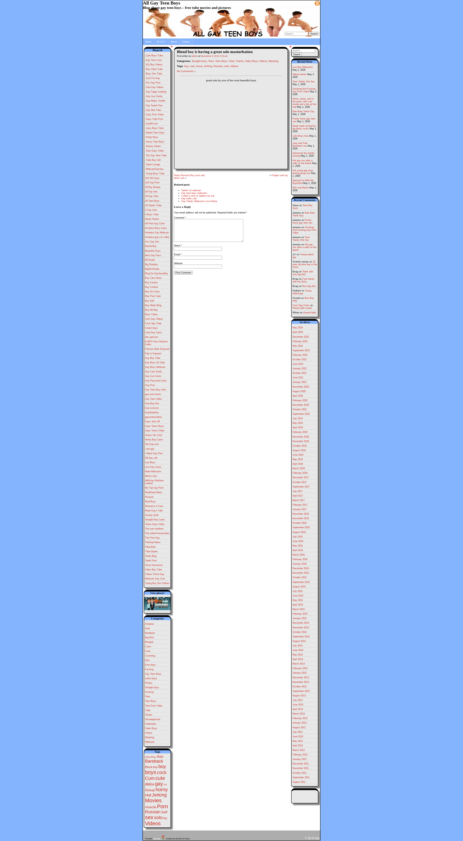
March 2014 (298, 663)
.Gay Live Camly (154, 96)
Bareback (150, 633)
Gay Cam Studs (153, 371)
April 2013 (297, 709)
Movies (153, 800)
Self (164, 812)
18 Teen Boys (152, 200)
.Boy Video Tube (154, 69)
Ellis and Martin (300, 187)
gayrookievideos (153, 417)
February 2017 (299, 504)
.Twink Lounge (152, 164)
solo (158, 817)
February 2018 (299, 473)
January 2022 (299, 368)
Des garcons (151, 337)
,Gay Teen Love (153, 60)
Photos (148, 683)
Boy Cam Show (153, 278)
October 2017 (299, 482)
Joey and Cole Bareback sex (299, 144)
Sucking (149, 692)
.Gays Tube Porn (154, 119)
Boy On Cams (152, 291)
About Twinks (152, 219)
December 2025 (300, 336)
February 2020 (299, 400)
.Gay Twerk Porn (154, 105)
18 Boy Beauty (153, 187)
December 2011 (300, 763)
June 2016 (297, 541)
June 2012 (297, 736)
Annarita (156, 839)
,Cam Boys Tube (154, 55)
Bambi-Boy (151, 246)
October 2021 (299, 373)
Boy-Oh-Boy (151, 309)
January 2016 (299, 563)
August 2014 (299, 641)
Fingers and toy (280, 175)
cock (162, 772)
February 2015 (299, 613)
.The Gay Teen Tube (156, 155)
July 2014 (297, 645)
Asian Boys (150, 757)
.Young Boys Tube (154, 173)
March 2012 (298, 750)
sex (149, 817)
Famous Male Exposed (157, 349)
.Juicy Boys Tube (154, 128)
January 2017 (299, 509)
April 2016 (297, 550)
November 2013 (300, 682)
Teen (147, 696)
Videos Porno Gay (154, 574)
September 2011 (300, 777)
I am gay (149, 448)
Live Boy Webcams (302, 67)
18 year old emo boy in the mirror (304, 264)
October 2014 (299, 632)
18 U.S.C (161, 41)
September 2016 (301, 527)
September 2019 (301, 414)
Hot (148, 795)
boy (162, 766)
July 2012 (297, 732)
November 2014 (300, 627)
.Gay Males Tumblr (155, 100)
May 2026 (297, 327)
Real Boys (150, 501)
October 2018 (299, 445)
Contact (186, 41)
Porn (162, 806)
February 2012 (299, 754)
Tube (147, 710)
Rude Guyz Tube (154, 510)
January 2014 (299, 672)
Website (178, 263)
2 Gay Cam (151, 210)
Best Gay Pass (153, 255)
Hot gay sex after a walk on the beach (302, 162)
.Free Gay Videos (154, 87)
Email (178, 254)
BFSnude (150, 259)
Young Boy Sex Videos (157, 583)
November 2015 (300, 572)
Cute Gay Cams (153, 332)
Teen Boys (150, 701)
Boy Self (149, 300)
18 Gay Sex (151, 191)
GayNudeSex (152, 412)
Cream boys (151, 328)
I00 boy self (151, 458)
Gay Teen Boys (153, 673)
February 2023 (299, 355)
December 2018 (300, 436)
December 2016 (300, 513)
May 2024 (297, 345)
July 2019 (297, 418)
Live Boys (150, 462)
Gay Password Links (156, 380)
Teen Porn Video (153, 705)
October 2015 (299, 577)
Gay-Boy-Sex (152, 403)
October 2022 (299, 359)
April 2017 (297, 495)
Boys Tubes (151, 314)
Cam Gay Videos (154, 319)
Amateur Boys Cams (156, 228)
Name (178, 245)
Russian (152, 812)
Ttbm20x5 (150, 547)
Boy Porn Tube (153, 296)
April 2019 (297, 427)
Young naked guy (301, 292)
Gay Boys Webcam (155, 367)
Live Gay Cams (153, 467)
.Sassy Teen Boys (154, 141)
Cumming (150, 655)
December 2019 (300, 404)
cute (160, 778)
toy (165, 818)
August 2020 (299, 391)
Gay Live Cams (153, 376)
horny (162, 789)
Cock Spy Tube (153, 323)
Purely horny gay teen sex (302, 221)
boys (150, 772)
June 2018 (297, 454)
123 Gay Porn (152, 182)
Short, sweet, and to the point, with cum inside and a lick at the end (304, 102)
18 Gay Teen (151, 196)
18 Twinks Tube (153, 205)
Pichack (149, 497)
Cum (150, 778)
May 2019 (297, 423)
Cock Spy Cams (301, 305)
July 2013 (297, 700)
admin (195, 56)
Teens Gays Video (154, 524)
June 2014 (297, 650)
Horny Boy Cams (154, 439)
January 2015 (299, 618)
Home (148, 41)
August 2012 (299, 727)
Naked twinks (299, 74)
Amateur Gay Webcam (157, 232)
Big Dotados (151, 264)
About (174, 41)
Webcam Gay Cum (155, 578)
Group (150, 790)
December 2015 (300, 568)
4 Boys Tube (151, 214)
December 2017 (300, 477)
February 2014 (299, 668)
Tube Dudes (151, 551)
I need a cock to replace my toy (197, 195)
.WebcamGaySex (154, 169)
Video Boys (151, 728)
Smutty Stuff (151, 515)
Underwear (150, 723)
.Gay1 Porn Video (154, 114)
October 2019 (299, 409)
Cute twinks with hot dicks (303, 280)
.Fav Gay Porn (152, 82)
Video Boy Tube (153, 569)
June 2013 (297, 704)
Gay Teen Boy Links (155, 389)
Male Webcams (153, 471)
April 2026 (297, 332)
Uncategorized (152, 719)
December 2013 (300, 677)
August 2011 (298, 782)
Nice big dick (309, 286)
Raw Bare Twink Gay (303, 111)
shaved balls (309, 312)
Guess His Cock (153, 435)
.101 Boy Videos (153, 64)
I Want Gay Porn (154, 453)
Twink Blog (150, 556)
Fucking (149, 669)
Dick (147, 660)
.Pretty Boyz (151, 137)
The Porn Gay (152, 537)
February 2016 (299, 559)
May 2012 (297, 741)
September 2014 (301, 636)
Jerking (159, 794)
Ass (160, 756)
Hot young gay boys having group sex (302, 171)
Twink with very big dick (302, 273)
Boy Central (151, 282)
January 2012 (299, 759)
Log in (308, 3)
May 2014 (297, 654)
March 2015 (298, 609)
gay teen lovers (153, 394)
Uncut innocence (154, 565)
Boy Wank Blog (153, 305)
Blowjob (149, 642)
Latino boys (151, 678)
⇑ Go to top (312, 838)
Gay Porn (150, 385)
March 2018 (298, 468)
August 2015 (299, 586)
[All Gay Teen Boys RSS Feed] (317, 3)
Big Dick (149, 637)
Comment (180, 217)
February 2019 (299, 432)
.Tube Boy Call (153, 160)
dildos (149, 784)
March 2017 (298, 500)
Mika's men (151, 476)
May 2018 (297, 459)
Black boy (151, 767)
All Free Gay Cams (155, 223)
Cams (148, 646)
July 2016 (297, 536)
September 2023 (301, 350)
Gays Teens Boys (154, 426)
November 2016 (300, 518)
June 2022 (297, 364)
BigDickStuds (152, 269)
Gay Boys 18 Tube (155, 362)
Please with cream (302, 308)
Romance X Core (154, 506)
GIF (165, 785)
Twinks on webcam (191, 190)
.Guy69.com (151, 123)
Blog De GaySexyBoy (156, 273)
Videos (148, 732)
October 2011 (299, 772)
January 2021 (299, 382)
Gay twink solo (189, 198)
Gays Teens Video (154, 430)
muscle (150, 807)
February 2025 (299, 341)
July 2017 (297, 491)
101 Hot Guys (152, 178)
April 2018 (297, 463)
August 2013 (299, 695)
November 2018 (300, 441)
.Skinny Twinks (153, 146)
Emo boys (150, 664)
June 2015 (297, 595)
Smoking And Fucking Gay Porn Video (303, 90)
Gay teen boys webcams (194, 193)
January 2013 (299, 722)
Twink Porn (151, 560)
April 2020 (297, 395)
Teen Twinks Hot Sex (303, 81)
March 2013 (298, 713)
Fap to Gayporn (153, 353)
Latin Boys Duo (300, 135)
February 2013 (299, 718)
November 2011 (300, 768)
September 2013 (301, 691)
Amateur (149, 624)
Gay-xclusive (152, 408)
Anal (147, 628)
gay (159, 784)
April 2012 (297, 745)
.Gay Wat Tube (153, 110)
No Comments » (186, 71)
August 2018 (299, 450)
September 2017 (301, 486)
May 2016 (297, 545)
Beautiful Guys (153, 250)
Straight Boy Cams (155, 519)
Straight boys (152, 687)
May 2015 (297, 600)
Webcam (149, 742)
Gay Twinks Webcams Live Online (199, 201)
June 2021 (297, 377)
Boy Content (151, 287)
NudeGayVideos (153, 492)
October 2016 (299, 523)
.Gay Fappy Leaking (155, 91)
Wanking (149, 737)
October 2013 (299, 686)
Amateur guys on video (157, 237)
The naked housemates (157, 533)
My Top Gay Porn (154, 487)
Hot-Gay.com (152, 444)
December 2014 (300, 622)
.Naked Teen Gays (155, 132)
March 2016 (298, 554)
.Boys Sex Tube (153, 73)
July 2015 (297, 591)
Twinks (148, 714)
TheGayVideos (153, 542)
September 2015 (301, 582)
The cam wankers (154, 528)
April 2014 (297, 659)
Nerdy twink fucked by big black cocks (304, 127)
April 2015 (297, 604)
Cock (147, 651)
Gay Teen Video (153, 399)
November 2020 (300, 386)
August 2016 (299, 532)
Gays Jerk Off (152, 421)
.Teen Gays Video (154, 150)
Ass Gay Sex (152, 241)
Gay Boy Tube (152, 358)
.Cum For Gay (152, 78)
